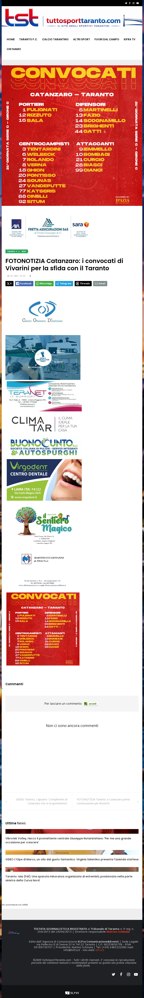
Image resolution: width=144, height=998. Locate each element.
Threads (85, 283)
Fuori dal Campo (106, 39)
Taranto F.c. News (16, 251)
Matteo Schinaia (118, 931)
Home (11, 39)
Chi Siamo (14, 49)
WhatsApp (46, 283)
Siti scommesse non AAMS (15, 904)
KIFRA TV (129, 39)
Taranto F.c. (28, 39)
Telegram (65, 283)
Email (102, 283)
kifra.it (99, 950)
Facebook (26, 283)
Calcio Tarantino (55, 39)
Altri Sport (81, 39)
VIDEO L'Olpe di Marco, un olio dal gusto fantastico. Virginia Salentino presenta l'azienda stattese (72, 859)
